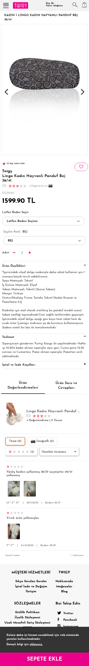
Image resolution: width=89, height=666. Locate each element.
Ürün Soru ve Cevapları (66, 385)
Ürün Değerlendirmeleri (23, 385)
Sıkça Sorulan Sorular (31, 581)
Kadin (9, 15)
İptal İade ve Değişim (31, 586)
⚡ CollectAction (77, 555)
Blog (64, 591)
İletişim (31, 591)
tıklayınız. (36, 644)
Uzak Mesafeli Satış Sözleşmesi (27, 622)
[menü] (6, 4)
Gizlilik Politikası (27, 612)
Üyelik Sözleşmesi (27, 617)
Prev (6, 89)
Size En (54, 4)
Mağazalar (64, 586)
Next (83, 89)
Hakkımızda (64, 581)
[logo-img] (20, 5)
